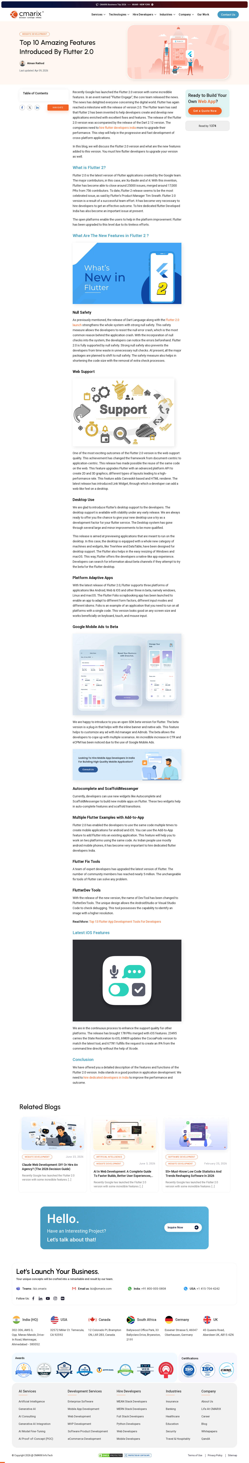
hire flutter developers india (117, 127)
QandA (205, 1438)
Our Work (203, 14)
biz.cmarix (39, 1288)
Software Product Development (88, 1431)
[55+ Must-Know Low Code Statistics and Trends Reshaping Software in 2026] (196, 1133)
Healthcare (173, 1416)
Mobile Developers (128, 1438)
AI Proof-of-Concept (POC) (36, 1438)
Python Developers (128, 1424)
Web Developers (127, 1431)
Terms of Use (195, 1455)
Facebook (22, 107)
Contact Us (228, 14)
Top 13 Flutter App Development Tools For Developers (125, 921)
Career (205, 1416)
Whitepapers (209, 1431)
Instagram (55, 1298)
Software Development (181, 1157)
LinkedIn (37, 107)
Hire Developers (143, 14)
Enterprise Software (80, 1401)
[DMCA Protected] (110, 1455)
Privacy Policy (215, 1455)
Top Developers (64, 1370)
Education (172, 1424)
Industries (166, 14)
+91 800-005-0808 (153, 1288)
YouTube (48, 1298)
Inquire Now (175, 1227)
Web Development (79, 1416)
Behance (62, 1298)
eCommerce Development (84, 1438)
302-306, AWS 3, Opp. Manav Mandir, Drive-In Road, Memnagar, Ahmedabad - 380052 (28, 1337)
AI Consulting (27, 1416)
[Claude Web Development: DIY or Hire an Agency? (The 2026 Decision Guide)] (52, 1133)
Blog (204, 1424)
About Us (207, 1401)
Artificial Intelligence (109, 1157)
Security (171, 1431)
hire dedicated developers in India (106, 1077)
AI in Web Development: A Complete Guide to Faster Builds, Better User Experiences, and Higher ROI (122, 1176)
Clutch (44, 1370)
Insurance (172, 1401)
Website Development (34, 34)
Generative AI (27, 1409)
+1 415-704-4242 (208, 1288)
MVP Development (79, 1424)
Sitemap (232, 1455)
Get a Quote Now (205, 110)
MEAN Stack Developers (132, 1401)
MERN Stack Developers (132, 1409)
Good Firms (23, 1370)
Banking (171, 1409)
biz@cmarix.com (101, 1288)
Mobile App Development (83, 1409)
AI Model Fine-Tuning (32, 1431)
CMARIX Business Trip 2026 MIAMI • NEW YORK (125, 4)
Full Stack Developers (130, 1416)
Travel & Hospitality (178, 1438)
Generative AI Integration (34, 1424)
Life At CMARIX (211, 1409)
